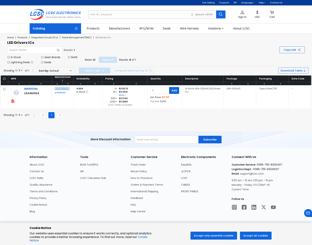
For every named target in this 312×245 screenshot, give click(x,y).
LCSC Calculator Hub (93, 178)
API (235, 2)
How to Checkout (142, 178)
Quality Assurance (41, 185)
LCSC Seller (37, 178)
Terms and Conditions (44, 191)
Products (22, 37)
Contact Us (276, 2)
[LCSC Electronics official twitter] (263, 208)
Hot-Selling (208, 2)
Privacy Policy (38, 198)
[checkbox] (8, 57)
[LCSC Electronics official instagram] (234, 208)
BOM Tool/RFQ (89, 164)
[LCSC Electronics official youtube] (273, 208)
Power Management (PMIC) (77, 37)
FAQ (133, 205)
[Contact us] (308, 213)
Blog (32, 211)
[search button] (221, 14)
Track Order (138, 164)
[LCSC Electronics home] (55, 14)
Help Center (138, 211)
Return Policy (139, 171)
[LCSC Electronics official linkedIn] (254, 208)
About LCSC (37, 164)
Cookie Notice (38, 205)
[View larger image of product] (16, 92)
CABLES (185, 185)
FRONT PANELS (189, 191)
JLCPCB (185, 171)
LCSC (184, 178)
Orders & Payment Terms (147, 185)
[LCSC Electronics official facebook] (244, 208)
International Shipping (144, 191)
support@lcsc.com (252, 173)
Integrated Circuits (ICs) (44, 37)
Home (10, 37)
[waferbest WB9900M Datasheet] (13, 101)
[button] (157, 14)
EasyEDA (186, 164)
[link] (93, 28)
